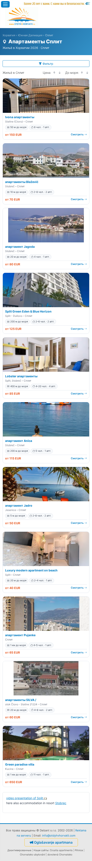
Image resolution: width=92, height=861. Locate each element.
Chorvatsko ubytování (32, 854)
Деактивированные (19, 850)
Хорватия (9, 35)
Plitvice (79, 850)
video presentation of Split (25, 798)
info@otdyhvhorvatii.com (58, 835)
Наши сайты (41, 850)
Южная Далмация (30, 35)
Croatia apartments (61, 850)
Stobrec (60, 803)
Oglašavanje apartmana (53, 842)
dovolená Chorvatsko (59, 854)
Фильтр (48, 63)
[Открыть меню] (5, 4)
